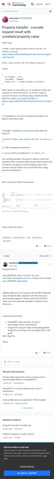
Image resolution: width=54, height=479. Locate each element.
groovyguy (18, 394)
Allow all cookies (27, 473)
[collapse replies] (27, 261)
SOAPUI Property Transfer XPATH (18, 434)
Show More (28, 408)
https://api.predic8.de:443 (34, 95)
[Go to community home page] (16, 4)
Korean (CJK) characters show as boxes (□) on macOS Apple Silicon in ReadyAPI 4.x (24, 378)
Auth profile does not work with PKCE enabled (24, 400)
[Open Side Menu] (3, 4)
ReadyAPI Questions (11, 11)
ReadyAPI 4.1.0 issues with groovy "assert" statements (22, 389)
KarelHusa (13, 263)
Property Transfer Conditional (17, 425)
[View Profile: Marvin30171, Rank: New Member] (5, 19)
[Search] (32, 4)
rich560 (17, 437)
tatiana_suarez (21, 403)
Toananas (18, 428)
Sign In (48, 4)
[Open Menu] (50, 11)
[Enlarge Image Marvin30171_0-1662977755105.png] (27, 201)
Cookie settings (27, 466)
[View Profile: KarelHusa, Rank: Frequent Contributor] (5, 264)
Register (39, 4)
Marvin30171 (15, 18)
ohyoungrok (18, 383)
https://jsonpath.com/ (17, 278)
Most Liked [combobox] (45, 256)
